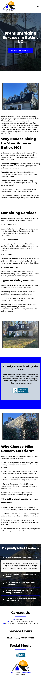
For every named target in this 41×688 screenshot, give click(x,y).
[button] (38, 6)
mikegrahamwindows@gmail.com (21, 621)
